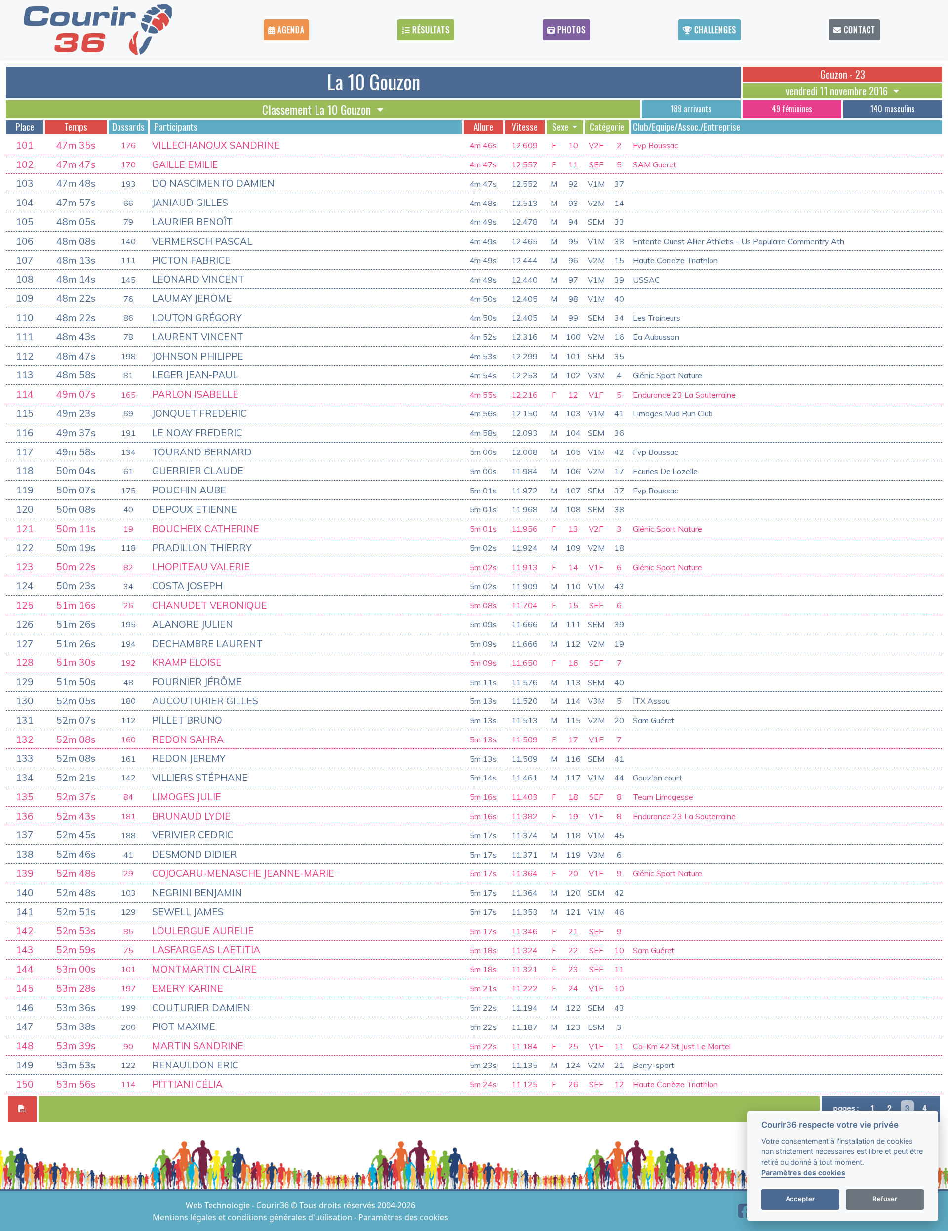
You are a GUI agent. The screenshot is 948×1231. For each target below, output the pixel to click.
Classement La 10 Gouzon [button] (318, 109)
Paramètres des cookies (403, 1217)
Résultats (430, 30)
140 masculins (892, 109)
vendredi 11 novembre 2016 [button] (838, 90)
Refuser (884, 1199)
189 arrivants (691, 109)
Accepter (800, 1199)
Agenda (290, 30)
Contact (858, 30)
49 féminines (792, 109)
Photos (570, 30)
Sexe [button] (561, 127)
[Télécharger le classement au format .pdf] (22, 1109)
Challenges (714, 30)
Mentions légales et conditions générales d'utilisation (253, 1217)
